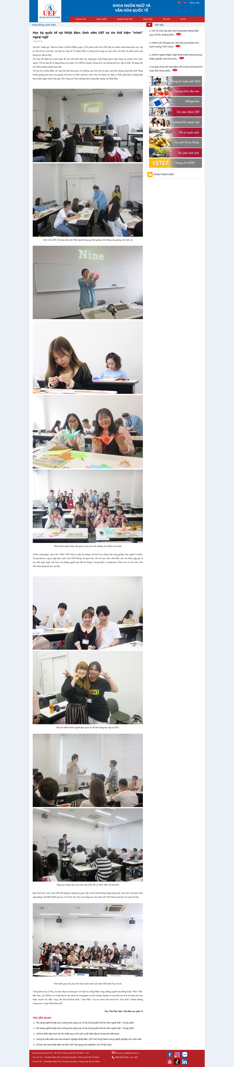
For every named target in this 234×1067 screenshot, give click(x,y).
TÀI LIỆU (166, 19)
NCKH (183, 19)
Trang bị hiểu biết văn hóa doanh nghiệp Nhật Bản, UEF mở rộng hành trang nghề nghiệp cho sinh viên (88, 1039)
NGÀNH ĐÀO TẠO (125, 19)
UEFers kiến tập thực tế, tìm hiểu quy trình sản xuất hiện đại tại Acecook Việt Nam (77, 1033)
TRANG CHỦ (80, 19)
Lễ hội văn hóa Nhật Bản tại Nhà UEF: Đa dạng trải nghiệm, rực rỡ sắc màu (74, 1044)
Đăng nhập (195, 2)
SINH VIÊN (147, 19)
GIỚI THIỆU (101, 19)
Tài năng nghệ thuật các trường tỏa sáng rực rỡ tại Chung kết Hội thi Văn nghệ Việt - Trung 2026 (85, 1022)
